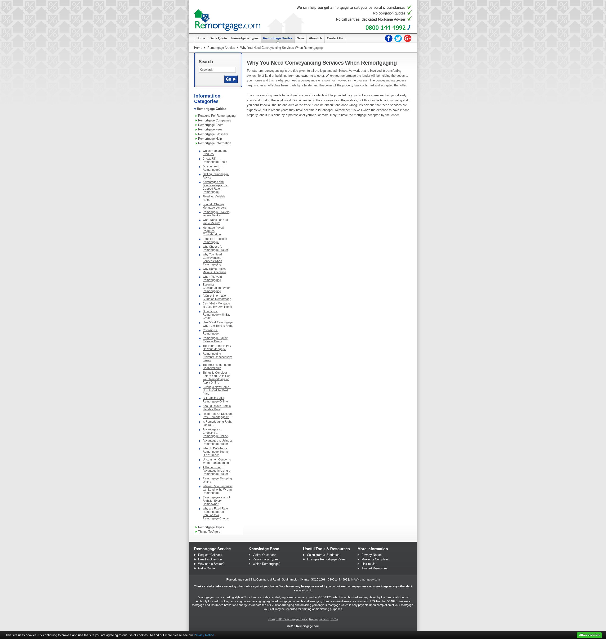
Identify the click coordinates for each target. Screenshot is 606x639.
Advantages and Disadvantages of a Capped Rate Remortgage (215, 187)
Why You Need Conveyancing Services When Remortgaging (212, 259)
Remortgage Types (265, 559)
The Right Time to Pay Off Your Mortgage (217, 347)
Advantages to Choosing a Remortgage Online (215, 433)
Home (198, 47)
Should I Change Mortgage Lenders (214, 206)
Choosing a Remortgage (211, 332)
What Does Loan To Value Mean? (215, 221)
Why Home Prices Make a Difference (214, 270)
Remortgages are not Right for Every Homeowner (216, 501)
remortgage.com (227, 18)
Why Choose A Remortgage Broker (215, 248)
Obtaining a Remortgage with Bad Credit (217, 315)
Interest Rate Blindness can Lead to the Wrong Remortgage (217, 490)
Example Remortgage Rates (326, 559)
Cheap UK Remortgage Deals (215, 160)
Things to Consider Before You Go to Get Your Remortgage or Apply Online (216, 377)
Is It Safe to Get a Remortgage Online (215, 400)
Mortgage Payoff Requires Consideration (213, 231)
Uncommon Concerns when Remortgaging (217, 461)
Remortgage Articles (221, 47)
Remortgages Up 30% (323, 619)
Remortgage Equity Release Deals (215, 339)
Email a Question (210, 559)
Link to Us (368, 564)
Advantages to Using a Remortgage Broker (217, 442)
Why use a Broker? (211, 564)
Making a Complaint (375, 559)
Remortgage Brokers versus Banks (216, 213)
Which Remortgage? (266, 564)
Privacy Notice (371, 555)
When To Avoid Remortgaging (212, 278)
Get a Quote (206, 568)
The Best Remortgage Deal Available (217, 366)
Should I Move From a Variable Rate (217, 407)
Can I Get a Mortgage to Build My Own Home (217, 305)
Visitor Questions (264, 555)
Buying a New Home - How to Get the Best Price (217, 390)
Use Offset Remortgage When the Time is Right (218, 324)
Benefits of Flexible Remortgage (215, 240)
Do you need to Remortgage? (212, 168)
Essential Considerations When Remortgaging (217, 288)
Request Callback (210, 555)
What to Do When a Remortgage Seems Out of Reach (215, 452)
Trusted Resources (374, 568)
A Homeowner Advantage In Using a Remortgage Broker (216, 471)
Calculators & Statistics (323, 555)
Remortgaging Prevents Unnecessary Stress (217, 357)
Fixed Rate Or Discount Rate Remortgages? (217, 415)
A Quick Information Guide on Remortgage (217, 297)
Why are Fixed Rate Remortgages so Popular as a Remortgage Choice (216, 513)
